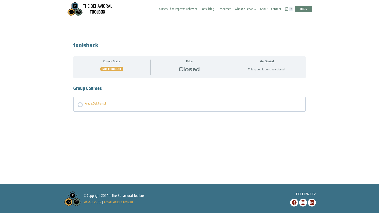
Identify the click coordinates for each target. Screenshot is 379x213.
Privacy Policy (92, 202)
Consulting (207, 9)
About (264, 9)
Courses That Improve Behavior (177, 9)
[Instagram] (303, 202)
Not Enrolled (111, 69)
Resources (224, 9)
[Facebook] (294, 202)
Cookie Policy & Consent (118, 202)
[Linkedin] (312, 202)
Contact (276, 9)
